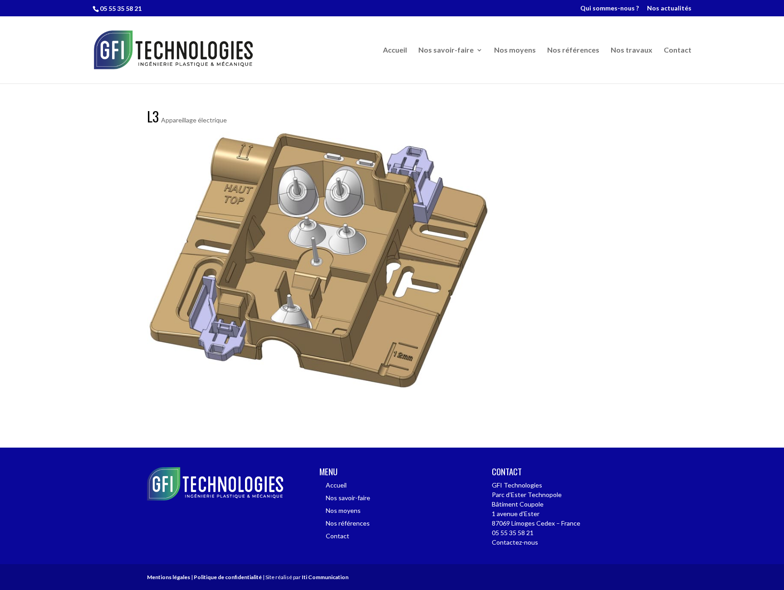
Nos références (573, 50)
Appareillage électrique (194, 120)
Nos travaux (631, 50)
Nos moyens (515, 50)
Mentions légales (168, 577)
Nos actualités (669, 8)
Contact (677, 50)
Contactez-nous (515, 542)
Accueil (395, 50)
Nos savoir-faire (446, 50)
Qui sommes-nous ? (609, 8)
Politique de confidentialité (228, 577)
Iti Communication (325, 577)
